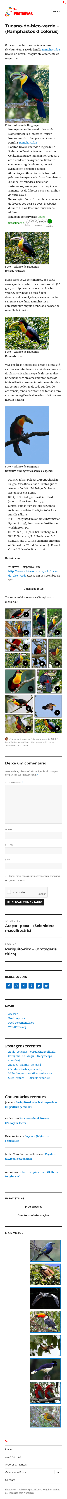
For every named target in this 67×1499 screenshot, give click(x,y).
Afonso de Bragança (20, 739)
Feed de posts (16, 1018)
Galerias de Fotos (15, 1472)
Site (7, 860)
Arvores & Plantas (16, 1464)
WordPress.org (17, 1027)
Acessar (13, 1013)
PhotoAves (10, 1489)
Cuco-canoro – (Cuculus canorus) (29, 1077)
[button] (64, 3)
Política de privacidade (30, 1489)
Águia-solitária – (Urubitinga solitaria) (32, 1051)
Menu (56, 11)
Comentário (14, 782)
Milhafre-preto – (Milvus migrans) (30, 1073)
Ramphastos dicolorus (42, 742)
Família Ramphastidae (17, 742)
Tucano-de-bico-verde (16, 745)
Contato (10, 1479)
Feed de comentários (21, 1022)
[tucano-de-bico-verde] (33, 94)
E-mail (9, 844)
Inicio (8, 1449)
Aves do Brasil (13, 1457)
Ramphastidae (51, 49)
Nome (8, 829)
